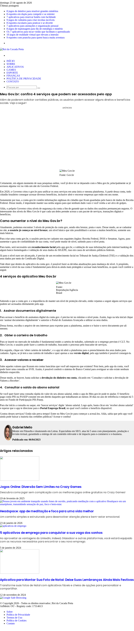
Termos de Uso (14, 617)
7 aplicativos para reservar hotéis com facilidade (31, 17)
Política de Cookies (16, 620)
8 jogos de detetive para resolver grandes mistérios (32, 11)
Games (11, 69)
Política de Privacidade (24, 78)
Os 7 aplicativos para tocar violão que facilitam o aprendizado (38, 31)
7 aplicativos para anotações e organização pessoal (32, 25)
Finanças (13, 75)
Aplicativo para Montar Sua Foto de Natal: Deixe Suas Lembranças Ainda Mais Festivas (67, 584)
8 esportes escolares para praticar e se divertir (30, 22)
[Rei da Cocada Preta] (12, 49)
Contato (13, 81)
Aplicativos (15, 66)
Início (11, 61)
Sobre (11, 64)
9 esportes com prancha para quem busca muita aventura (36, 37)
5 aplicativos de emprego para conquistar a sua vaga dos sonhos (66, 537)
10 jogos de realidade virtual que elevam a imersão (33, 34)
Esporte (12, 72)
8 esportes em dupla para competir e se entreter (31, 14)
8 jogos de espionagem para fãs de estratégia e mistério (35, 28)
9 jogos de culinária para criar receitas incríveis (31, 20)
